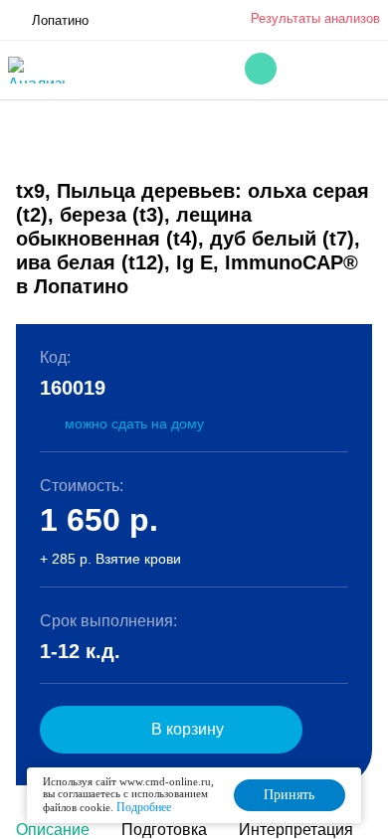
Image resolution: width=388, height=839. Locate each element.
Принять (289, 794)
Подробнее (143, 807)
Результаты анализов (315, 18)
